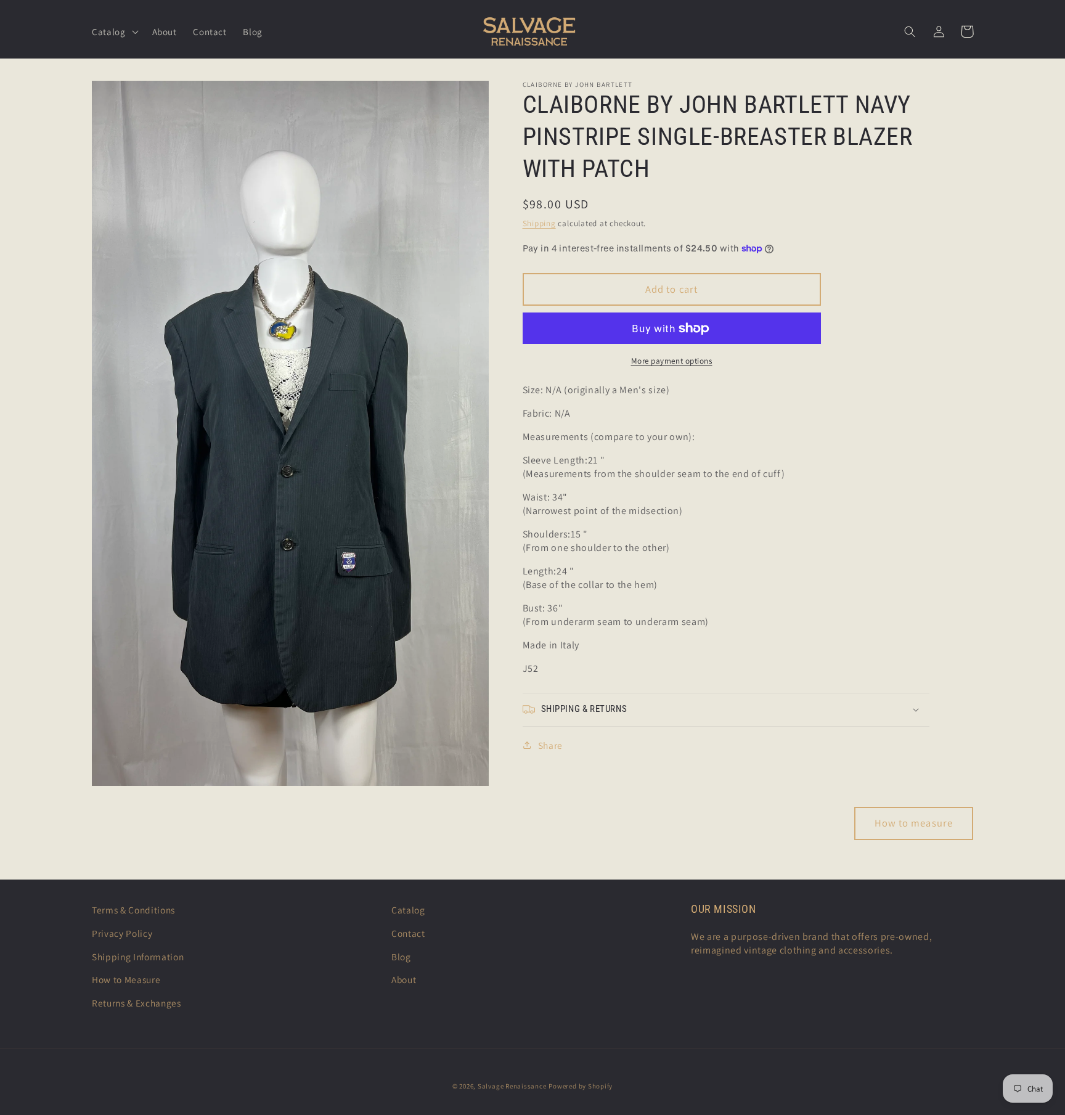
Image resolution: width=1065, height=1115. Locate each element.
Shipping (539, 223)
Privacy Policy (122, 933)
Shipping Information (138, 956)
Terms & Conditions (133, 910)
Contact (408, 933)
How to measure (914, 823)
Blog (401, 956)
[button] (114, 31)
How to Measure (126, 979)
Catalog (408, 910)
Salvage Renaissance (512, 1086)
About (403, 979)
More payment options (671, 361)
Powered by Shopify (581, 1086)
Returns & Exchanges (136, 1003)
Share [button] (550, 745)
